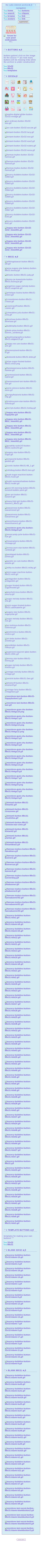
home (10, 11)
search (11, 13)
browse (11, 16)
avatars (11, 19)
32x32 (10, 66)
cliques (25, 13)
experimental (23, 22)
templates (12, 71)
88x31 (10, 68)
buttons (26, 11)
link (23, 16)
